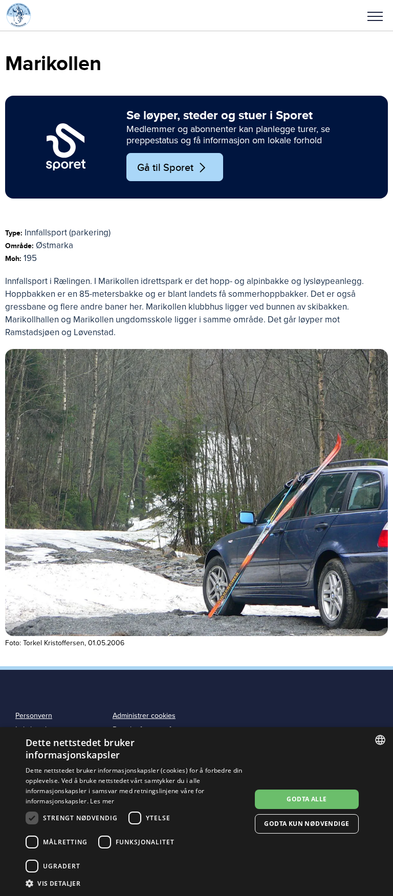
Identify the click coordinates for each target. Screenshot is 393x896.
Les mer (102, 801)
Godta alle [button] (306, 799)
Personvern (33, 715)
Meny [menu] (375, 15)
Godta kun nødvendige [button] (306, 823)
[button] (375, 15)
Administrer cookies (144, 715)
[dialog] (196, 811)
